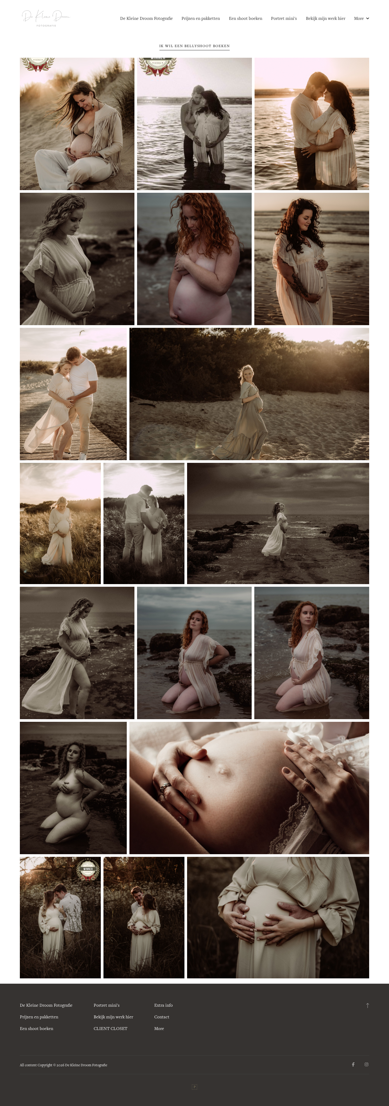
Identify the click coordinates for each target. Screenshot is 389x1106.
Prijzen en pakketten (201, 18)
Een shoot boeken (245, 18)
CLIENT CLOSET (110, 1028)
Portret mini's (284, 18)
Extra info (163, 1005)
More (359, 18)
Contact (161, 1017)
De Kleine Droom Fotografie (146, 18)
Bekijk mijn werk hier (325, 18)
